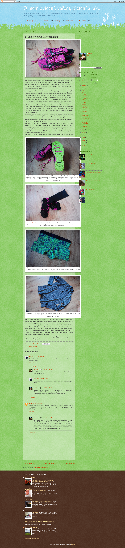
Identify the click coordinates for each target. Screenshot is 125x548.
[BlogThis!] (44, 344)
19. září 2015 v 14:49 (39, 356)
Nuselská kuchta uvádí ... (31, 477)
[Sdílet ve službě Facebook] (47, 344)
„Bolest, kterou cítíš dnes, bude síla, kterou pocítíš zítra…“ (39, 521)
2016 (82, 78)
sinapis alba (36, 369)
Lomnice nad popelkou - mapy (32, 538)
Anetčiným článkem (34, 222)
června (83, 135)
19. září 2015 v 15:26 (47, 369)
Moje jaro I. (35, 529)
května (83, 137)
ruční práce (70, 20)
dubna (83, 140)
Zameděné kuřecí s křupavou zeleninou (84, 107)
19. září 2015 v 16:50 (43, 378)
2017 (82, 75)
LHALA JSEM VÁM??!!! (30, 523)
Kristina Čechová (29, 489)
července (84, 132)
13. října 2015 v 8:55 (37, 403)
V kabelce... (84, 102)
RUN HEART (28, 500)
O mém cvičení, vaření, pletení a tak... (62, 7)
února (83, 145)
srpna (83, 129)
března (83, 143)
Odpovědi (33, 366)
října (83, 88)
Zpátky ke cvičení (90, 189)
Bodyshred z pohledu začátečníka (93, 172)
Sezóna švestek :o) (85, 98)
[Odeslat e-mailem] (42, 344)
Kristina (31, 356)
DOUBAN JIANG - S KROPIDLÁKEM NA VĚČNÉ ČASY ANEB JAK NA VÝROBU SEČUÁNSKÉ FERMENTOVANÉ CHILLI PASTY (43, 480)
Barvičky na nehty (84, 112)
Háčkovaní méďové (90, 163)
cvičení (46, 20)
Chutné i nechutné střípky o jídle (40, 490)
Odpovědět (31, 363)
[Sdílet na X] (46, 344)
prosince (84, 83)
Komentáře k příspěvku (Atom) (41, 467)
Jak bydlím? (35, 512)
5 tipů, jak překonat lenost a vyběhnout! (41, 501)
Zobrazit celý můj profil (92, 56)
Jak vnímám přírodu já (31, 527)
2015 (82, 80)
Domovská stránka (50, 463)
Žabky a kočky (89, 155)
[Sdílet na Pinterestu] (49, 344)
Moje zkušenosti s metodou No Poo (93, 181)
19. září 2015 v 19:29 (47, 388)
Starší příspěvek (70, 463)
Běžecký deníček (33, 20)
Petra (30, 403)
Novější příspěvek (29, 463)
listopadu (84, 85)
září (83, 90)
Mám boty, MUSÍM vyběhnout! (85, 94)
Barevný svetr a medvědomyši (85, 117)
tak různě (82, 20)
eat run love (28, 511)
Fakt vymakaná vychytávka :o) (93, 198)
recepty (57, 20)
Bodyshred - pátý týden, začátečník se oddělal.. (85, 124)
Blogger (73, 544)
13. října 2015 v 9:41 (47, 417)
